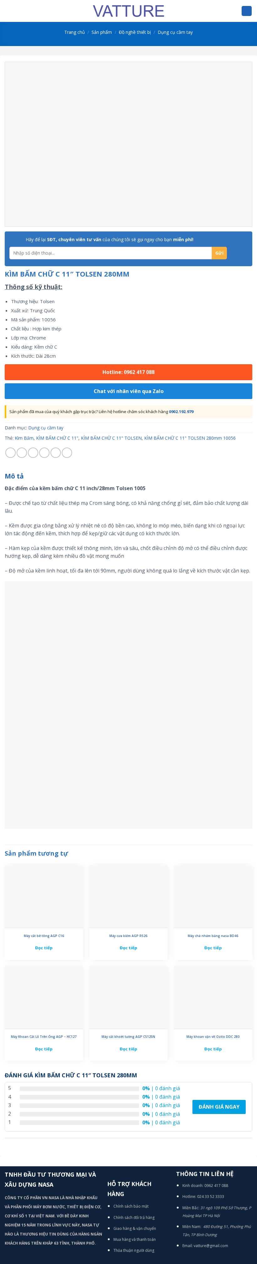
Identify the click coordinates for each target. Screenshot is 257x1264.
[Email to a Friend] (44, 453)
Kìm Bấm (24, 438)
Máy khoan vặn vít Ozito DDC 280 (212, 1037)
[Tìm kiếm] (247, 11)
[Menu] (8, 10)
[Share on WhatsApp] (10, 453)
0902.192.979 (181, 411)
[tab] (14, 476)
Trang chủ (74, 32)
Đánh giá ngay (219, 1106)
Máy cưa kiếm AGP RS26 (128, 936)
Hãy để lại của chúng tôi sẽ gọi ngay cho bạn (109, 239)
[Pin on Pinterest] (55, 453)
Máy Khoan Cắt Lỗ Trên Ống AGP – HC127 (43, 1037)
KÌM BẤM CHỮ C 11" (57, 438)
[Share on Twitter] (33, 453)
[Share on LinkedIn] (67, 453)
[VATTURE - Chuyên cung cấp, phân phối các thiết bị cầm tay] (128, 11)
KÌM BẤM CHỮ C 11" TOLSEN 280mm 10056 (190, 438)
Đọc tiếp (44, 948)
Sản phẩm (102, 32)
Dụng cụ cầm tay (175, 32)
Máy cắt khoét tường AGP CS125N (128, 1037)
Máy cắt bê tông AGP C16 (44, 936)
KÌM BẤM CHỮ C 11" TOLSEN (111, 438)
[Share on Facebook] (22, 453)
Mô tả (14, 476)
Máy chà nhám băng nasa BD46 (213, 936)
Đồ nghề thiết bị (135, 32)
